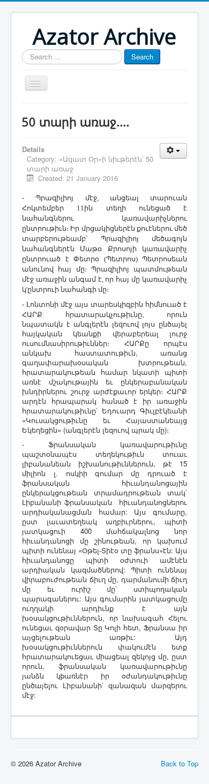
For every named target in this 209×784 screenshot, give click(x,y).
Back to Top (179, 763)
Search (142, 56)
